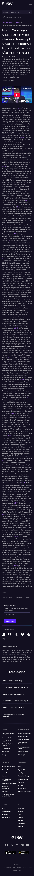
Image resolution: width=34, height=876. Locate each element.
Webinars (21, 782)
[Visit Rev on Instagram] (17, 845)
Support (20, 826)
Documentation (7, 811)
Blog (19, 766)
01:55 (8, 241)
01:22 (27, 200)
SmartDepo (21, 755)
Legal (3, 867)
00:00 (20, 108)
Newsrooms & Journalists (6, 787)
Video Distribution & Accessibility (8, 795)
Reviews (20, 785)
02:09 (4, 258)
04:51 (9, 436)
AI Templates (6, 748)
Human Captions (23, 736)
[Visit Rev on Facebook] (6, 845)
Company (21, 808)
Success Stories (23, 779)
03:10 (16, 328)
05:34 (23, 483)
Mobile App (5, 751)
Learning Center (23, 773)
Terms (13, 867)
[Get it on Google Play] (23, 852)
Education (5, 791)
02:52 (19, 306)
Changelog (6, 817)
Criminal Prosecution (8, 766)
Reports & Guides (23, 770)
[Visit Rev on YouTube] (27, 845)
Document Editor (7, 738)
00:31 (22, 137)
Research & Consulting (9, 783)
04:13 (28, 398)
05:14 (4, 460)
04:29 (13, 413)
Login (20, 870)
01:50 (16, 234)
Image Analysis (6, 741)
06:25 (16, 537)
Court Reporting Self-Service (24, 747)
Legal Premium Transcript (22, 743)
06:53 (16, 566)
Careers (20, 811)
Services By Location (24, 791)
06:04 (4, 514)
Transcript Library (23, 776)
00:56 (4, 166)
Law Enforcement (7, 773)
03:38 (9, 357)
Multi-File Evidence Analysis (8, 734)
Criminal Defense (7, 770)
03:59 (22, 380)
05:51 (16, 503)
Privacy (19, 867)
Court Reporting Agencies (7, 779)
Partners (20, 817)
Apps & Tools (22, 788)
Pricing (4, 755)
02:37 (29, 285)
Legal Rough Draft (23, 739)
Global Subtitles (23, 751)
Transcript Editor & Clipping (7, 744)
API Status (6, 814)
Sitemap (15, 870)
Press (19, 814)
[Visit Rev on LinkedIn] (22, 845)
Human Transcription (24, 733)
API (3, 808)
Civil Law (4, 776)
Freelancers (21, 823)
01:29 (19, 207)
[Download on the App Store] (10, 852)
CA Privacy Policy (27, 867)
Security (20, 820)
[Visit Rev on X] (11, 845)
